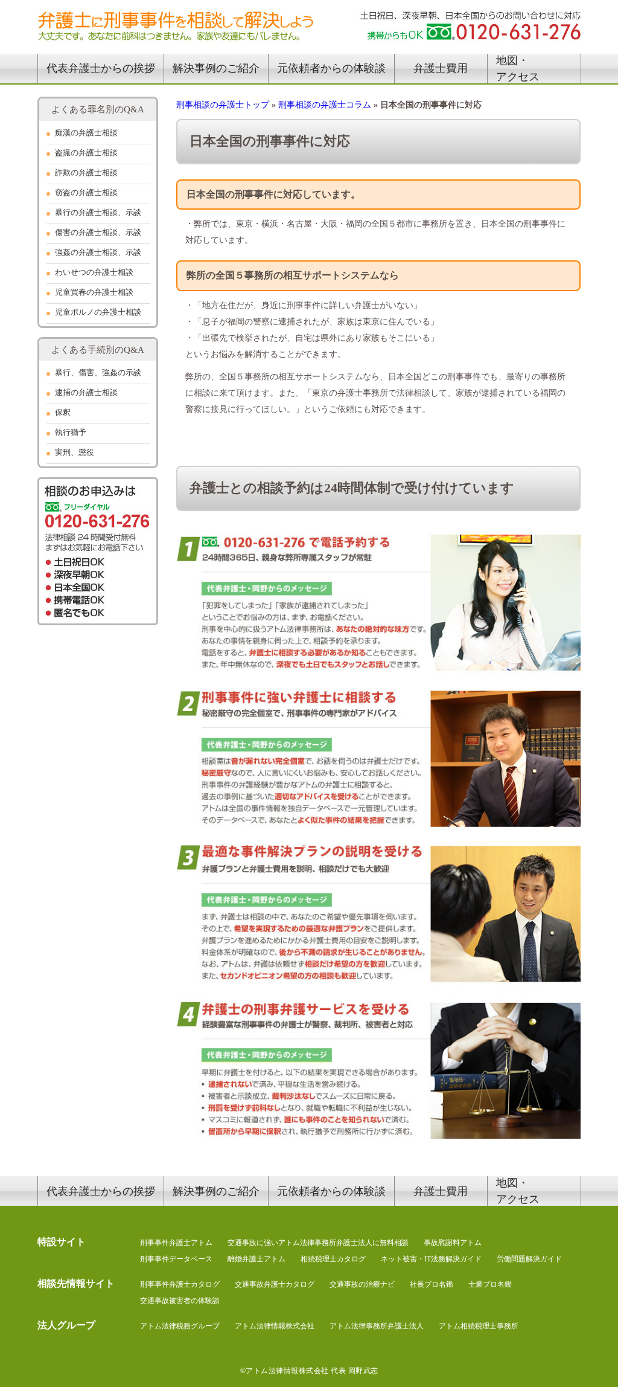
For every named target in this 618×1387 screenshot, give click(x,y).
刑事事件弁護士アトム (176, 1242)
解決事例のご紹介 (216, 68)
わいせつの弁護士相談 (94, 272)
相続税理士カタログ (333, 1259)
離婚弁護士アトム (256, 1259)
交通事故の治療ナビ (362, 1284)
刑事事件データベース (176, 1259)
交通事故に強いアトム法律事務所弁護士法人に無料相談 (318, 1242)
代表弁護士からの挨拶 (100, 68)
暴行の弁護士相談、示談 (98, 212)
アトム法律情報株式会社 (274, 1326)
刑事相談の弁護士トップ (222, 104)
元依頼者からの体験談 (331, 68)
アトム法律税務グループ (180, 1326)
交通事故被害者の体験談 (180, 1300)
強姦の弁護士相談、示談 (98, 252)
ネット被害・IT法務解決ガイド (431, 1259)
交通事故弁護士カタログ (274, 1284)
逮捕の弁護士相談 (86, 392)
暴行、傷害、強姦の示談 (98, 372)
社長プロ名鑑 (431, 1284)
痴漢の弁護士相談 (86, 132)
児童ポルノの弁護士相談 (98, 312)
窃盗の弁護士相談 (86, 192)
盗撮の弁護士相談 (86, 152)
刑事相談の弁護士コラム (324, 104)
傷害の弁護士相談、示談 (98, 232)
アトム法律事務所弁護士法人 (377, 1326)
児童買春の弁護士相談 (94, 292)
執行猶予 (70, 432)
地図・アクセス (518, 68)
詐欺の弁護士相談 (86, 172)
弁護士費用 (440, 68)
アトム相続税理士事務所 (478, 1326)
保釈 (63, 412)
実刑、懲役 (74, 452)
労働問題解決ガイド (529, 1259)
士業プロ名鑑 (490, 1284)
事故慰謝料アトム (453, 1242)
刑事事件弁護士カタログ (180, 1284)
